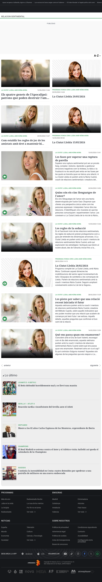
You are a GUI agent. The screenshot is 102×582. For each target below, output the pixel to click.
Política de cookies (59, 536)
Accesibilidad (83, 536)
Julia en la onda (7, 503)
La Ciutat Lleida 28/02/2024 (71, 265)
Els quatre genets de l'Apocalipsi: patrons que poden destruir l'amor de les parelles (25, 98)
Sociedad (4, 540)
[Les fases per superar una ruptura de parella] (27, 165)
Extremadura (83, 499)
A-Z (96, 55)
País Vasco (82, 508)
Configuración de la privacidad (85, 541)
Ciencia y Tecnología (34, 536)
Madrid (55, 499)
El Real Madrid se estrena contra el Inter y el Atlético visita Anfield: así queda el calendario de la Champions (58, 450)
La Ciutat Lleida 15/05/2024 (68, 142)
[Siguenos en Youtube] (65, 553)
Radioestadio (6, 512)
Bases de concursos (60, 544)
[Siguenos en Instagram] (78, 553)
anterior (7, 365)
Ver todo (30, 512)
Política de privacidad (60, 527)
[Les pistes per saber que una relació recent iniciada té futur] (27, 307)
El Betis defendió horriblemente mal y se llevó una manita (47, 385)
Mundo (4, 532)
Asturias (81, 503)
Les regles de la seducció (70, 228)
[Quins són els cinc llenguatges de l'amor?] (27, 201)
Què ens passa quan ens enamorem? (77, 334)
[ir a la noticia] (9, 388)
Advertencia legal (58, 532)
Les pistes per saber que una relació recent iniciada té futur (77, 300)
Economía (5, 536)
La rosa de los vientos (35, 503)
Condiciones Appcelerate (87, 527)
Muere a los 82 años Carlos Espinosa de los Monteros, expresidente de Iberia (56, 428)
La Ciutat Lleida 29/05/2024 (68, 96)
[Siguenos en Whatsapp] (97, 553)
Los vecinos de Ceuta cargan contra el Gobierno (49, 2)
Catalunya (56, 503)
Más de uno (5, 499)
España (4, 527)
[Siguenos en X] (91, 553)
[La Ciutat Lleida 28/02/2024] (27, 272)
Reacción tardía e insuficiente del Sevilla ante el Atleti (45, 406)
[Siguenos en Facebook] (84, 553)
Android (28, 554)
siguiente (94, 365)
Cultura (29, 532)
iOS (42, 554)
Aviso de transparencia (61, 540)
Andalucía (56, 508)
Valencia (55, 512)
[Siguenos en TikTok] (71, 553)
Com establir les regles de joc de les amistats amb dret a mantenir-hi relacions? (23, 144)
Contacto (81, 532)
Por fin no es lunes (34, 508)
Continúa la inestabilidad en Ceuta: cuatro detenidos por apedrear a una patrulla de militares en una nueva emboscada (54, 472)
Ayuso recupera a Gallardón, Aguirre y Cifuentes (17, 2)
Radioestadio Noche (34, 499)
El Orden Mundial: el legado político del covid (81, 2)
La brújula (5, 508)
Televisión (30, 527)
